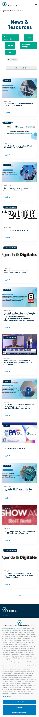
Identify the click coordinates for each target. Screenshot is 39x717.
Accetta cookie (19, 702)
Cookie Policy (6, 696)
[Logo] (9, 4)
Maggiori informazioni (19, 712)
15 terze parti (12, 628)
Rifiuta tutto (19, 707)
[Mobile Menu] (36, 4)
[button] (36, 621)
